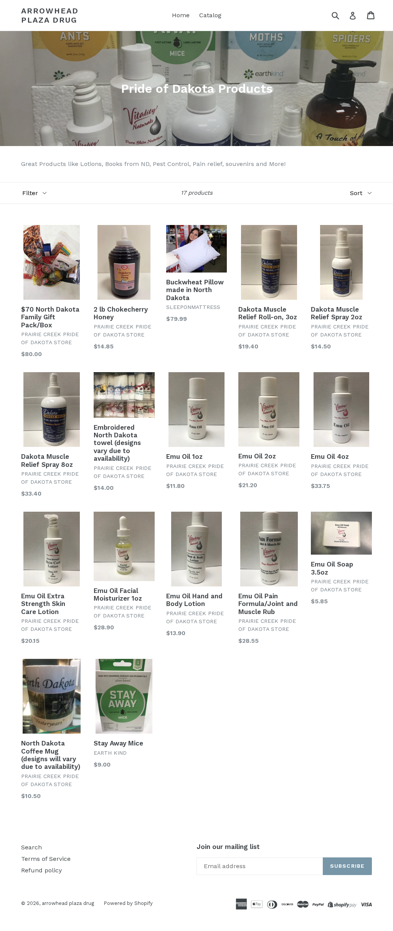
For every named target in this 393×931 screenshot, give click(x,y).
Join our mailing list (228, 847)
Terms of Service (46, 858)
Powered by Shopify (128, 903)
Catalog (210, 15)
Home (181, 15)
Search (31, 847)
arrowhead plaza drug (50, 15)
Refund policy (41, 870)
